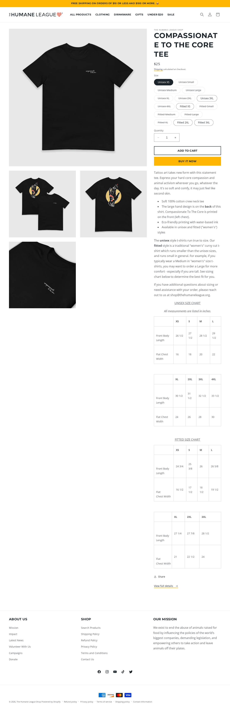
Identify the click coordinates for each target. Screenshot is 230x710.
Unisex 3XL (207, 98)
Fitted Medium (168, 115)
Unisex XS (163, 82)
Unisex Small (188, 82)
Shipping (158, 69)
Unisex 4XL (166, 107)
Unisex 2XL (186, 99)
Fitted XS (185, 106)
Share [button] (161, 576)
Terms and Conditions (94, 653)
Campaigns (15, 653)
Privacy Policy (89, 646)
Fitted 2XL (183, 122)
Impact (13, 634)
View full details (164, 586)
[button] (202, 14)
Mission (13, 627)
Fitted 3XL (204, 122)
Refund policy (70, 701)
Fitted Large (194, 115)
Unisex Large (195, 90)
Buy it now (187, 161)
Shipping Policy (90, 634)
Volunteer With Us (20, 646)
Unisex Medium (169, 90)
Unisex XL (165, 99)
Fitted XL (165, 123)
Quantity (159, 130)
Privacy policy (86, 701)
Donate (13, 659)
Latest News (16, 640)
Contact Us (87, 659)
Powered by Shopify (51, 701)
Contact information (142, 701)
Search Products (91, 627)
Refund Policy (89, 640)
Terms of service (104, 701)
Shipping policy (122, 701)
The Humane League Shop (29, 701)
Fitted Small (208, 107)
